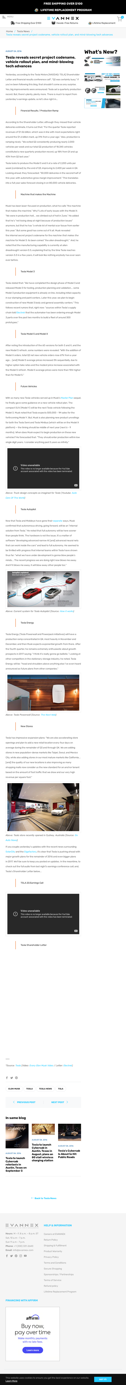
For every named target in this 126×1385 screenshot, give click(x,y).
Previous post (26, 1102)
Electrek (20, 312)
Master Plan (67, 398)
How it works (66, 611)
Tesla (18, 1065)
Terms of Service (52, 1280)
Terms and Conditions (55, 1262)
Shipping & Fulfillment (55, 1245)
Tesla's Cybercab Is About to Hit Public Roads (69, 1154)
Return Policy (51, 1239)
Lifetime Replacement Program (60, 1291)
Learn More (11, 1381)
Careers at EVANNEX (54, 1234)
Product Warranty (53, 1251)
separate (57, 520)
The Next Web (48, 714)
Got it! (102, 1379)
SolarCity (10, 851)
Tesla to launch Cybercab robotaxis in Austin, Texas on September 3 (16, 1164)
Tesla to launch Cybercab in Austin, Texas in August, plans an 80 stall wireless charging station (42, 1152)
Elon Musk (14, 1089)
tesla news (45, 1089)
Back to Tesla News (45, 1198)
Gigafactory (30, 851)
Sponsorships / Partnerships (59, 1274)
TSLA (60, 1089)
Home (9, 31)
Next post (58, 1102)
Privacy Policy (51, 1257)
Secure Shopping (53, 1268)
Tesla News (23, 31)
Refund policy (51, 1286)
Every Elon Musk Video (41, 1065)
